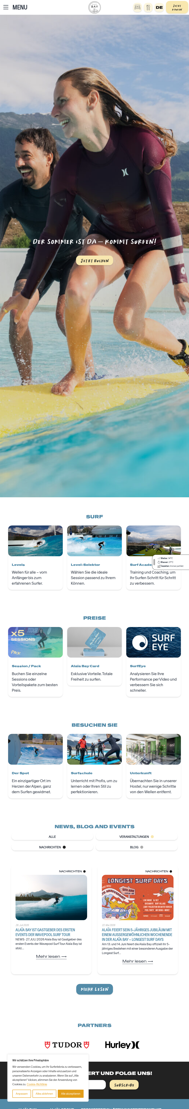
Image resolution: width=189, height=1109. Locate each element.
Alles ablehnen (44, 1093)
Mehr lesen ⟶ (51, 956)
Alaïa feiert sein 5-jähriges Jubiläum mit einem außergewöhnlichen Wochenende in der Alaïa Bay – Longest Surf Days (137, 935)
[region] (48, 1078)
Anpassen (22, 1093)
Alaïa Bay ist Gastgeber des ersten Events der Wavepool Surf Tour (45, 932)
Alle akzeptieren (70, 1093)
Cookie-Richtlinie (37, 1084)
